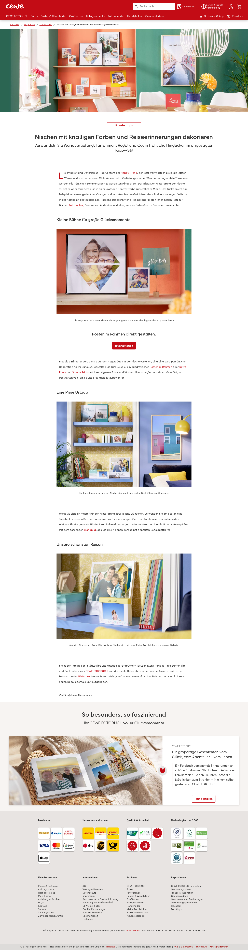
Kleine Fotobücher (137, 909)
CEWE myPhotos (91, 906)
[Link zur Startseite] (39, 6)
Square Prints (80, 372)
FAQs (41, 902)
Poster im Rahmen (161, 367)
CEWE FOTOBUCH (97, 671)
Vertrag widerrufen (92, 889)
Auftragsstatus (46, 889)
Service (42, 909)
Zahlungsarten (46, 912)
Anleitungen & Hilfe (49, 899)
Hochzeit (176, 906)
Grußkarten (133, 899)
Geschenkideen (179, 896)
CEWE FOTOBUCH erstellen (186, 886)
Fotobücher (76, 205)
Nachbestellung (46, 892)
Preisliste (110, 946)
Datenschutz (89, 892)
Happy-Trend (129, 173)
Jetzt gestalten (124, 346)
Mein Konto (44, 896)
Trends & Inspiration (182, 892)
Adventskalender (136, 915)
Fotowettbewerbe (92, 912)
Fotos (130, 889)
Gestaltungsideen (181, 889)
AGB (84, 886)
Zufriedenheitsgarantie (50, 915)
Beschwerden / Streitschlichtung (100, 899)
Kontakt (42, 906)
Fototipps (176, 909)
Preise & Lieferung (48, 886)
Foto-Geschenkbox (137, 912)
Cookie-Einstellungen (94, 909)
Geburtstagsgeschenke (184, 902)
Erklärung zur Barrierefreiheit (98, 902)
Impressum (88, 896)
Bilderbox (84, 676)
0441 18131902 (133, 930)
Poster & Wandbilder (138, 896)
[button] (231, 6)
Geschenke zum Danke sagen (187, 899)
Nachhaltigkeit (90, 915)
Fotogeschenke (135, 902)
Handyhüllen (134, 906)
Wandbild (90, 530)
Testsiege (87, 919)
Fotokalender (134, 892)
